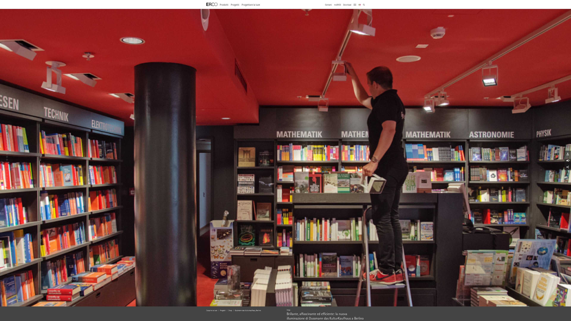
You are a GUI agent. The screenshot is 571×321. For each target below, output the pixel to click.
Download (347, 5)
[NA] (360, 5)
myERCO (337, 5)
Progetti (235, 4)
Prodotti (224, 4)
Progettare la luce (251, 4)
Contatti (328, 5)
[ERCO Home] (211, 4)
